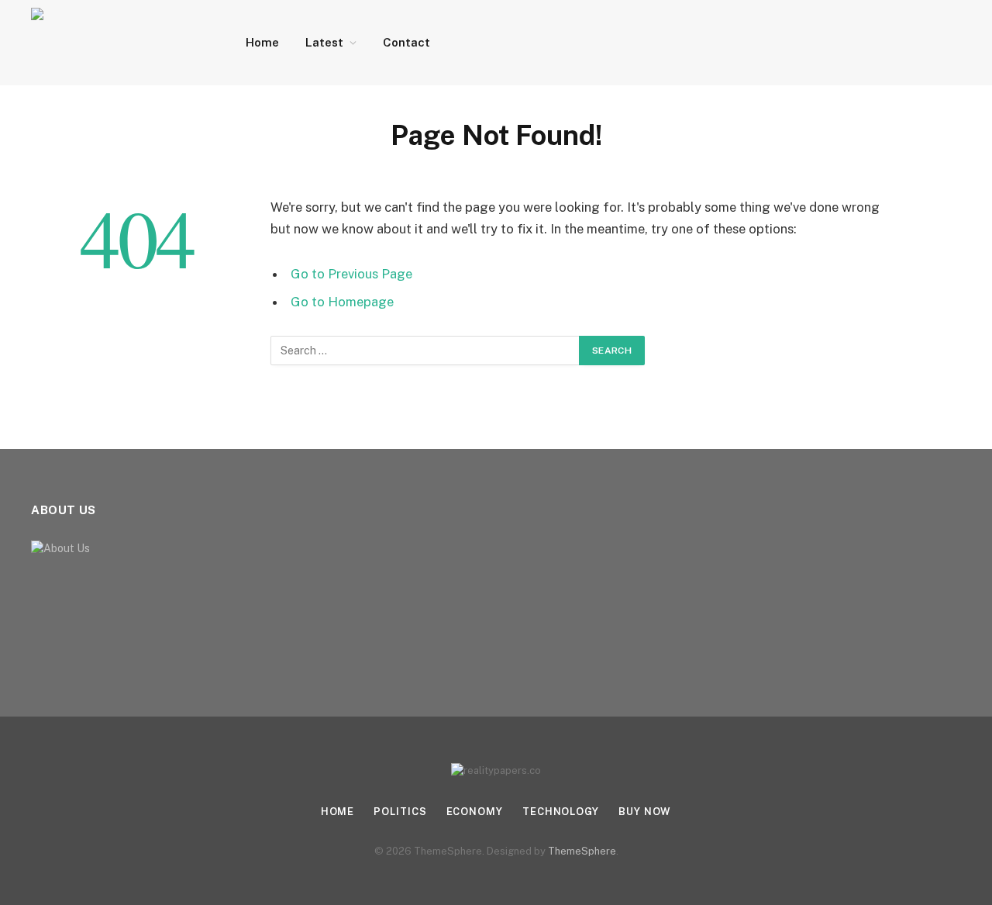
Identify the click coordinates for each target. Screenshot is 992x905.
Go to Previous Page (351, 274)
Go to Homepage (342, 301)
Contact (406, 42)
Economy (474, 811)
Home (262, 42)
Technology (560, 811)
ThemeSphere (582, 851)
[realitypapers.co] (118, 42)
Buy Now (644, 811)
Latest (324, 42)
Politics (400, 811)
